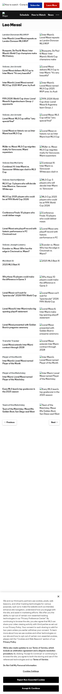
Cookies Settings (31, 671)
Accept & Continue (31, 688)
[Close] (58, 596)
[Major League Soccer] (5, 15)
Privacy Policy (9, 642)
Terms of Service (40, 648)
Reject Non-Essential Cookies (31, 680)
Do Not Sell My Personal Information (20, 665)
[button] (57, 15)
